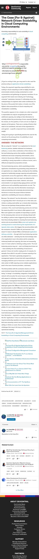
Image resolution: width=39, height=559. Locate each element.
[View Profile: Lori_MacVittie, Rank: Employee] (3, 416)
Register (28, 7)
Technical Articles (7, 12)
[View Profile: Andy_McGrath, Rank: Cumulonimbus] (4, 480)
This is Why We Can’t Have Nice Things (17, 373)
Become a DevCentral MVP (19, 516)
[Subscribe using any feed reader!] (12, 341)
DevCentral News (19, 504)
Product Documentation (19, 524)
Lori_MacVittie (10, 415)
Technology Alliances (19, 558)
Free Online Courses (19, 532)
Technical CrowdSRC (19, 509)
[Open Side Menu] (2, 7)
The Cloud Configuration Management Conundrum (20, 350)
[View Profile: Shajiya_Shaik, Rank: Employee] (4, 451)
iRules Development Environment (16, 478)
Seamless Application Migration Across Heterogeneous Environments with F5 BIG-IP (19, 463)
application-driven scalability (21, 84)
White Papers (19, 525)
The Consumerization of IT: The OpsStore (17, 382)
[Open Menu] (36, 12)
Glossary (19, 527)
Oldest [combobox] (34, 424)
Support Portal (19, 549)
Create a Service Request (19, 545)
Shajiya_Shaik (10, 453)
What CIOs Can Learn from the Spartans (17, 385)
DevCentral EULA (19, 513)
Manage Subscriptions (19, 542)
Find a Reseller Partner (19, 556)
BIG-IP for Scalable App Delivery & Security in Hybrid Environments (20, 450)
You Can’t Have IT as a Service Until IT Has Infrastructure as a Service (18, 369)
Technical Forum (19, 506)
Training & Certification (19, 534)
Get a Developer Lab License (19, 515)
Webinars (19, 531)
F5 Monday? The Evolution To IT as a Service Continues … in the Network (19, 354)
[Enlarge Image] (19, 48)
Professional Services (19, 543)
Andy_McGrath (10, 480)
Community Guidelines (19, 511)
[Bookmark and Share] (27, 341)
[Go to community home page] (13, 7)
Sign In (35, 7)
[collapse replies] (19, 428)
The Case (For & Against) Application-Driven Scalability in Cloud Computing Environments (19, 346)
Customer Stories (19, 529)
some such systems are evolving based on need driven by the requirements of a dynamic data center (18, 224)
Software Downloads (19, 547)
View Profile (11, 419)
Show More (20, 490)
